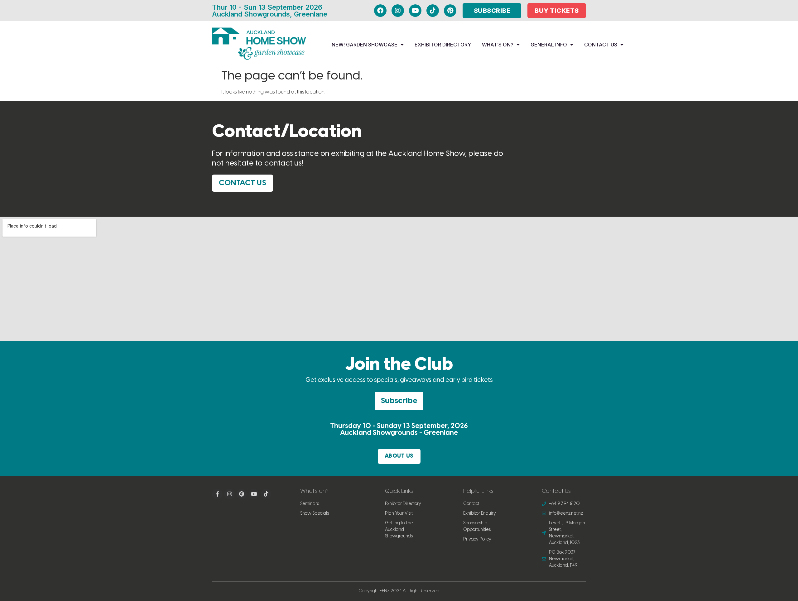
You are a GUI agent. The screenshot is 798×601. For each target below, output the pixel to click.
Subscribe (399, 401)
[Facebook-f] (217, 494)
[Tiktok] (432, 10)
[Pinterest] (450, 10)
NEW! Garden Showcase (364, 44)
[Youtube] (415, 10)
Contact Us (600, 44)
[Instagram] (398, 10)
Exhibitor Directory (443, 44)
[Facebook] (380, 10)
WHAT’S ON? (497, 44)
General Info (549, 44)
